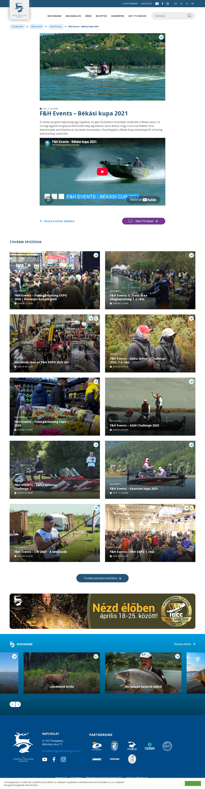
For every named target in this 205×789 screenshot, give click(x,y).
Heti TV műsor (137, 15)
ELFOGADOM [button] (193, 783)
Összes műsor (182, 644)
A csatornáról (130, 3)
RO (175, 3)
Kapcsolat (146, 3)
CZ (187, 3)
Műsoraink (54, 15)
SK (181, 3)
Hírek (88, 15)
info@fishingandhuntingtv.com (60, 751)
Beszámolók (73, 15)
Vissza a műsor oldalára (59, 221)
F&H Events (56, 26)
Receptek (101, 15)
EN (192, 3)
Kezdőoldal (17, 26)
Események (117, 15)
